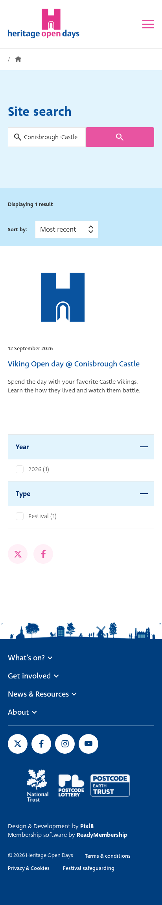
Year (22, 447)
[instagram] (65, 744)
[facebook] (43, 554)
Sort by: (17, 229)
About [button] (18, 712)
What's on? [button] (26, 658)
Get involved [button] (29, 676)
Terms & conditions (108, 856)
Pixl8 (87, 826)
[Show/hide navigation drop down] (148, 24)
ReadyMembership (102, 835)
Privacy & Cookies (29, 868)
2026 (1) (38, 469)
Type (23, 494)
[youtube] (88, 744)
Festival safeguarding (88, 868)
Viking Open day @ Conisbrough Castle (74, 364)
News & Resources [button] (38, 694)
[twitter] (18, 554)
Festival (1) (42, 516)
